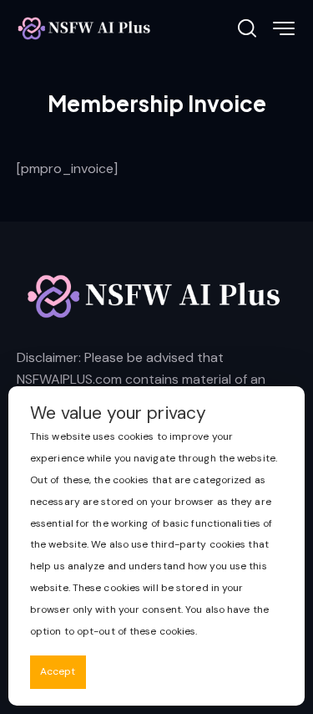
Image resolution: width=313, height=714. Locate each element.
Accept (58, 671)
